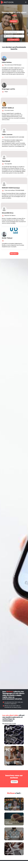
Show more (13, 253)
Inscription (13, 21)
